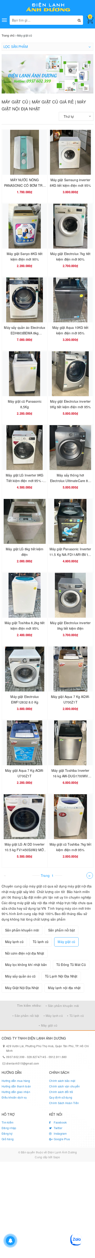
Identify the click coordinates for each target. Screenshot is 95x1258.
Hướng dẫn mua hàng (16, 1081)
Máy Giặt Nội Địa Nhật (22, 987)
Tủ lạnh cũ (41, 941)
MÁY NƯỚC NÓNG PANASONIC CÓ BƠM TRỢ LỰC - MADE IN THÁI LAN (24, 185)
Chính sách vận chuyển (64, 1086)
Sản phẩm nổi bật (61, 930)
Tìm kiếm (7, 1122)
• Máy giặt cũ (48, 1025)
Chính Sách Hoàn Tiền (64, 1103)
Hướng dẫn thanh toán (16, 1086)
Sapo (56, 1157)
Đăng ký (7, 1133)
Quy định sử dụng (60, 1097)
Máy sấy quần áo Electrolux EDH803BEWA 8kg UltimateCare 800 (24, 333)
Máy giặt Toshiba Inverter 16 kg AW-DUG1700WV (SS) (70, 776)
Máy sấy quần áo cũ (20, 976)
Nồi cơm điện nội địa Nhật (24, 953)
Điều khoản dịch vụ (14, 1097)
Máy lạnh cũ (14, 941)
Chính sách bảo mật (62, 1081)
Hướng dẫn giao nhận (16, 1092)
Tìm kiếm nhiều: (29, 1005)
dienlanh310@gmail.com (22, 1063)
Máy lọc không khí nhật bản (26, 964)
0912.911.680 (58, 1057)
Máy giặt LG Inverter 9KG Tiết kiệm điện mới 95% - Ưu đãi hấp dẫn (24, 481)
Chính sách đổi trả (61, 1092)
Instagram (60, 1133)
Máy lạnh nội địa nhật (64, 987)
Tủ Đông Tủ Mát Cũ (71, 964)
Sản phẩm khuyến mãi (22, 930)
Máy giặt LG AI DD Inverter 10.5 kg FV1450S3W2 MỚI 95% (25, 850)
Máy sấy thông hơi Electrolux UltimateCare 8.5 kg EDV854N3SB (70, 481)
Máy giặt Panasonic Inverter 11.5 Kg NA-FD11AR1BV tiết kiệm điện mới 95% (70, 554)
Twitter (57, 1128)
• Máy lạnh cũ (53, 1015)
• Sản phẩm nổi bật (25, 1015)
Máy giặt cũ (66, 941)
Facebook (60, 1122)
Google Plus (61, 1139)
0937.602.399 (15, 1057)
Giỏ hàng (8, 1139)
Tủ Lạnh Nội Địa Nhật (61, 976)
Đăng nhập (9, 1128)
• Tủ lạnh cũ (75, 1015)
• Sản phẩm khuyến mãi (62, 1005)
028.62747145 (36, 1057)
